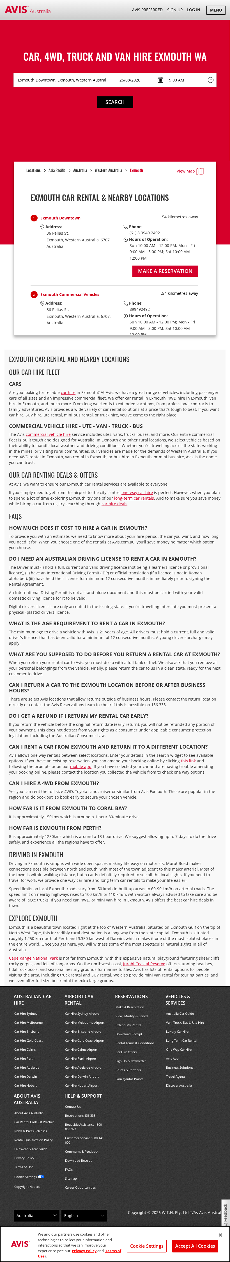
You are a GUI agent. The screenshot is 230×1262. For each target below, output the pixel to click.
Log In (193, 9)
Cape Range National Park (33, 958)
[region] (115, 1244)
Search (115, 102)
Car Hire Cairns (25, 1049)
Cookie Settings (25, 1177)
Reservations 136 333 (80, 1115)
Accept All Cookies (195, 1246)
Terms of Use (23, 1167)
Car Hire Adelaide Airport (83, 1067)
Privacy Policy (24, 1158)
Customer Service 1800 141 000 (84, 1140)
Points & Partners (128, 1070)
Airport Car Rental (79, 999)
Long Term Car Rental (181, 1040)
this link (188, 760)
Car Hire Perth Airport (80, 1058)
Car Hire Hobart (25, 1085)
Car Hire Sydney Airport (82, 1013)
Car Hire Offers (126, 1052)
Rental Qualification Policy (33, 1140)
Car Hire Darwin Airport (82, 1076)
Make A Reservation (130, 1007)
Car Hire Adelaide (26, 1067)
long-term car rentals (134, 498)
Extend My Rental (128, 1025)
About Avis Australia (27, 1099)
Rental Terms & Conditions (135, 1043)
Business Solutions (179, 1067)
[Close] (220, 1235)
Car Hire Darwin (25, 1076)
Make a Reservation (165, 271)
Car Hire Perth (24, 1058)
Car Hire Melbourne (28, 1022)
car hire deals (114, 503)
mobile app (80, 766)
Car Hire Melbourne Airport (84, 1022)
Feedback (225, 1213)
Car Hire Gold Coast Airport (84, 1040)
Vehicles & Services (177, 999)
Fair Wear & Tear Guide (30, 1149)
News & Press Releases (30, 1131)
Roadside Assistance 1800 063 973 (83, 1126)
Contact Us (73, 1106)
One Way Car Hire (179, 1049)
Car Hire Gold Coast (28, 1040)
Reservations (131, 996)
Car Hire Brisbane (26, 1031)
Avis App (172, 1058)
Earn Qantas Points (129, 1079)
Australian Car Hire (33, 999)
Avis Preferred (147, 9)
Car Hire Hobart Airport (81, 1085)
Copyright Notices (27, 1186)
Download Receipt (129, 1034)
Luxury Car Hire (177, 1031)
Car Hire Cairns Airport (81, 1049)
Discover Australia (179, 1085)
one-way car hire (137, 492)
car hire (68, 392)
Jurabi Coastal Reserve (144, 963)
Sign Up (175, 9)
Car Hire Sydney (25, 1013)
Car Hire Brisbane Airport (83, 1031)
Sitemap (71, 1178)
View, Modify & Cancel (132, 1016)
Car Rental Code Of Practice (34, 1122)
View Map (186, 171)
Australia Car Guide (180, 1013)
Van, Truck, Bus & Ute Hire (185, 1022)
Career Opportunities (80, 1187)
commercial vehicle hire (48, 434)
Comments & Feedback (81, 1151)
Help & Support (83, 1096)
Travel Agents (175, 1076)
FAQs (69, 1169)
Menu (218, 11)
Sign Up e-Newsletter (131, 1061)
